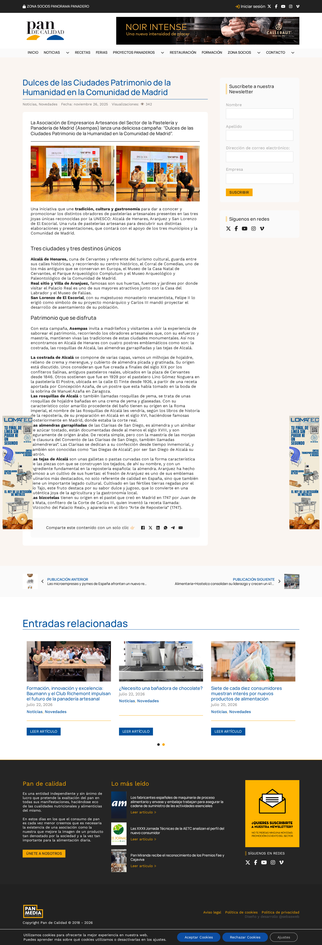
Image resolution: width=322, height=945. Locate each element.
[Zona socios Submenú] (258, 52)
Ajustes (283, 937)
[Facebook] (143, 527)
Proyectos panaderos (134, 52)
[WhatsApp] (165, 527)
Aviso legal (212, 912)
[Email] (180, 527)
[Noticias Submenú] (67, 52)
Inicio (33, 52)
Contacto (275, 52)
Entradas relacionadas (75, 623)
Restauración (183, 52)
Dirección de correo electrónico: (258, 147)
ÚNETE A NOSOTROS (44, 853)
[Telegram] (173, 527)
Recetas (82, 52)
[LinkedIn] (158, 527)
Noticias (52, 52)
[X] (150, 527)
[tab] (158, 744)
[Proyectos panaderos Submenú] (162, 52)
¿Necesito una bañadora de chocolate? (161, 688)
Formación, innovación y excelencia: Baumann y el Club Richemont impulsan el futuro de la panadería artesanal (69, 693)
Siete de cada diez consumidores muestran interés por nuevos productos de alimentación (246, 693)
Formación (212, 52)
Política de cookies (241, 912)
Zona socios (239, 52)
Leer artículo (43, 731)
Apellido (234, 126)
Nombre (234, 104)
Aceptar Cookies (199, 937)
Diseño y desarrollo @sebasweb (272, 916)
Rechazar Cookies (245, 937)
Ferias (101, 52)
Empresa (234, 169)
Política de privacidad (280, 912)
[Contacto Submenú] (292, 52)
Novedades (48, 104)
